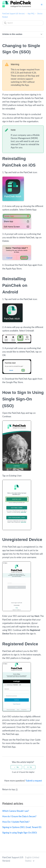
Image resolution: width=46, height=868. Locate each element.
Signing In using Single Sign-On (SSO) (19, 833)
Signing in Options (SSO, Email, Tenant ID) (21, 827)
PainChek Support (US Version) (13, 14)
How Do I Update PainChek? (16, 822)
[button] (41, 4)
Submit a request (34, 781)
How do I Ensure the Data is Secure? (19, 816)
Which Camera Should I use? (15, 811)
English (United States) (32, 859)
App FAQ (31, 14)
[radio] (16, 767)
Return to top (8, 789)
